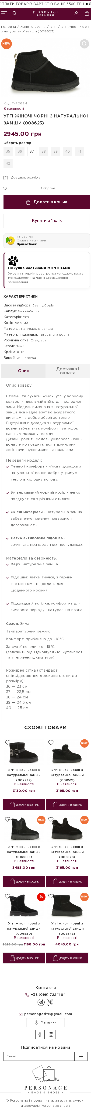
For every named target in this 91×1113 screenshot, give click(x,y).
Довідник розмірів (25, 177)
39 (56, 151)
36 (20, 151)
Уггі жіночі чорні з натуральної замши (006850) (24, 928)
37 (32, 151)
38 (44, 151)
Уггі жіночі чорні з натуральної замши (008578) (67, 852)
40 (67, 151)
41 (79, 151)
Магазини (48, 1022)
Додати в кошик (50, 202)
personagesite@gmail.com (48, 1014)
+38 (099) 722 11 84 (48, 994)
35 (8, 151)
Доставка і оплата (67, 371)
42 (8, 163)
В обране (44, 188)
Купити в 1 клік (47, 221)
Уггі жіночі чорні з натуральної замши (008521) (67, 775)
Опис (23, 371)
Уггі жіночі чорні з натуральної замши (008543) (67, 928)
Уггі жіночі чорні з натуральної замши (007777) (24, 775)
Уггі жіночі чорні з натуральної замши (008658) (24, 852)
